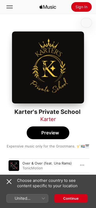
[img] (47, 7)
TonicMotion (32, 168)
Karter (48, 119)
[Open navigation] (9, 7)
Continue (71, 198)
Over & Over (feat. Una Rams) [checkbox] (47, 163)
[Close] (9, 181)
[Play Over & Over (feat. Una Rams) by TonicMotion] (14, 165)
